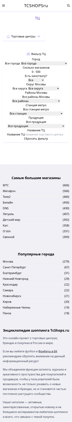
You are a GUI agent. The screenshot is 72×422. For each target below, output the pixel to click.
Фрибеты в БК (47, 351)
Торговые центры (23, 36)
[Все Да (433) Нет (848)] (36, 80)
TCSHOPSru (36, 5)
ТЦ (37, 18)
